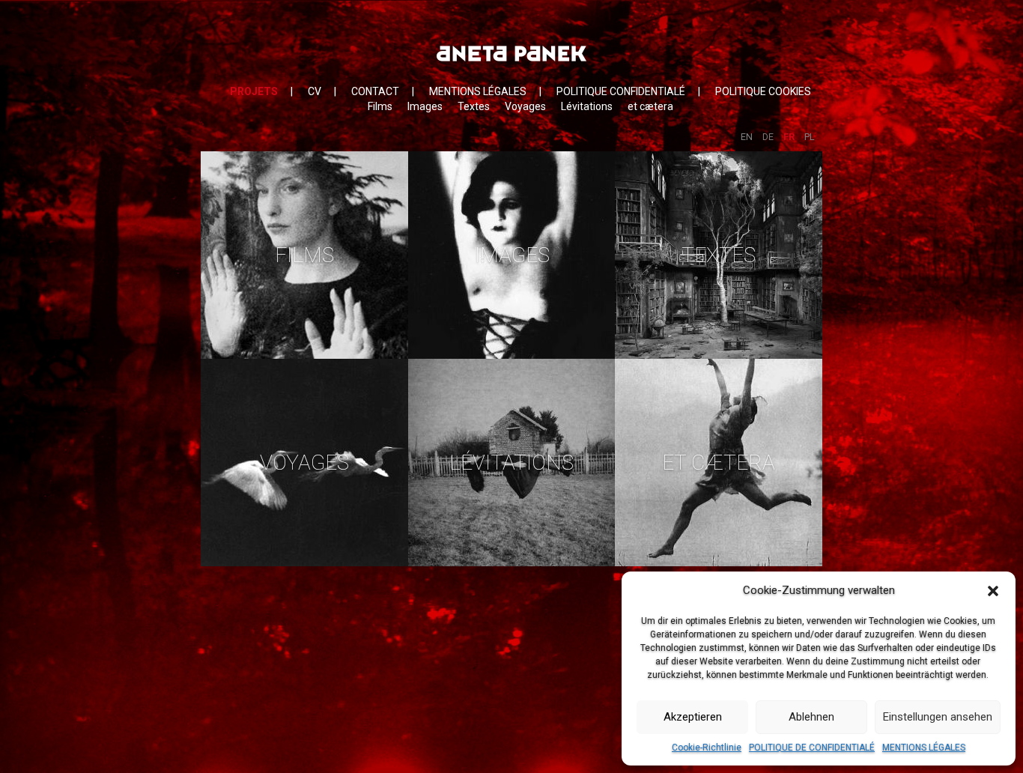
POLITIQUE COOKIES (763, 91)
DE (768, 136)
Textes (474, 106)
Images (425, 106)
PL (809, 136)
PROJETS (254, 91)
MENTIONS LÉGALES (923, 747)
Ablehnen (811, 717)
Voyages (525, 106)
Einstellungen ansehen (937, 717)
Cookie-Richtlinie (706, 747)
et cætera (650, 106)
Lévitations (587, 106)
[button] (993, 590)
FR (789, 136)
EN (747, 136)
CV (314, 91)
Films (380, 106)
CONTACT (375, 91)
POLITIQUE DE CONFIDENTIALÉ (812, 747)
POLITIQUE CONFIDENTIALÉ (620, 91)
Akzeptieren (693, 717)
